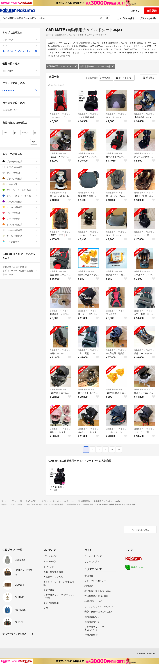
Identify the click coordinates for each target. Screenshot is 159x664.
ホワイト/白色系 (14, 167)
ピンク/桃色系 (13, 212)
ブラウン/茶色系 (14, 178)
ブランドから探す (148, 18)
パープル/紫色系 (14, 201)
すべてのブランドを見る (14, 634)
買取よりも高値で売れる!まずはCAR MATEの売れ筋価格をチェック (17, 270)
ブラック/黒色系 (14, 161)
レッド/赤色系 (13, 218)
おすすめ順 (105, 77)
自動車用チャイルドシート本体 (95, 66)
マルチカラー (13, 241)
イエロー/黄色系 (14, 207)
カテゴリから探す (126, 18)
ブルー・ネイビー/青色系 (18, 195)
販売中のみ (93, 77)
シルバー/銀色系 (14, 230)
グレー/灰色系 (13, 172)
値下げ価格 (7, 70)
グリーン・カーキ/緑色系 (18, 190)
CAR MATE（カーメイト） (60, 66)
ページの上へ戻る (140, 529)
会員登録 (152, 10)
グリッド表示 (124, 77)
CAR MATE (8, 90)
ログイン (135, 10)
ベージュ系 (11, 184)
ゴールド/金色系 (14, 235)
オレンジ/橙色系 (14, 224)
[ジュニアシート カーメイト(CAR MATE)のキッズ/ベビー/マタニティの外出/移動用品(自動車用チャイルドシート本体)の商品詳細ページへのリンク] (116, 297)
